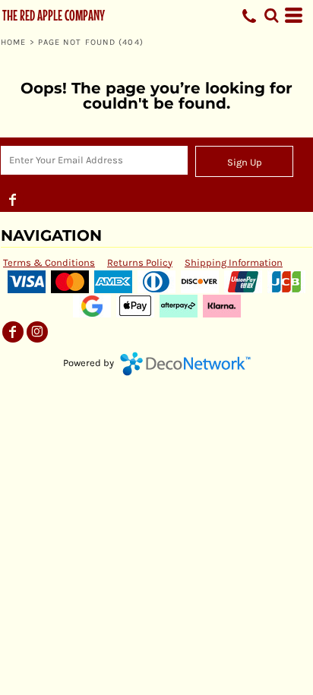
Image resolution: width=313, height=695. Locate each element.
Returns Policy (139, 262)
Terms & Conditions (49, 262)
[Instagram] (37, 332)
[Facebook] (13, 199)
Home (13, 42)
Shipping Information (234, 262)
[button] (271, 15)
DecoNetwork (185, 364)
